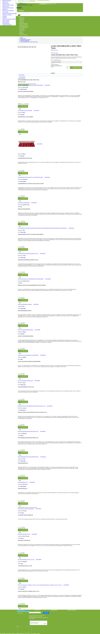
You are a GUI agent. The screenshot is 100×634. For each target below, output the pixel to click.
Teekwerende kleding (6, 24)
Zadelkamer (4, 9)
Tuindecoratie (5, 12)
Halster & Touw (5, 6)
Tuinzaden (4, 16)
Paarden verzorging (6, 0)
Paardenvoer (5, 2)
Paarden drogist (5, 3)
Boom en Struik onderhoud (8, 10)
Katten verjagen (5, 21)
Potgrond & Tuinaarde (7, 14)
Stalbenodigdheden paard (7, 7)
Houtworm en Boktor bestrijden (8, 19)
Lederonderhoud (5, 23)
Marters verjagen (5, 20)
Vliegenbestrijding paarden (8, 4)
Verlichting (4, 17)
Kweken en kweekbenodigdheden (8, 13)
